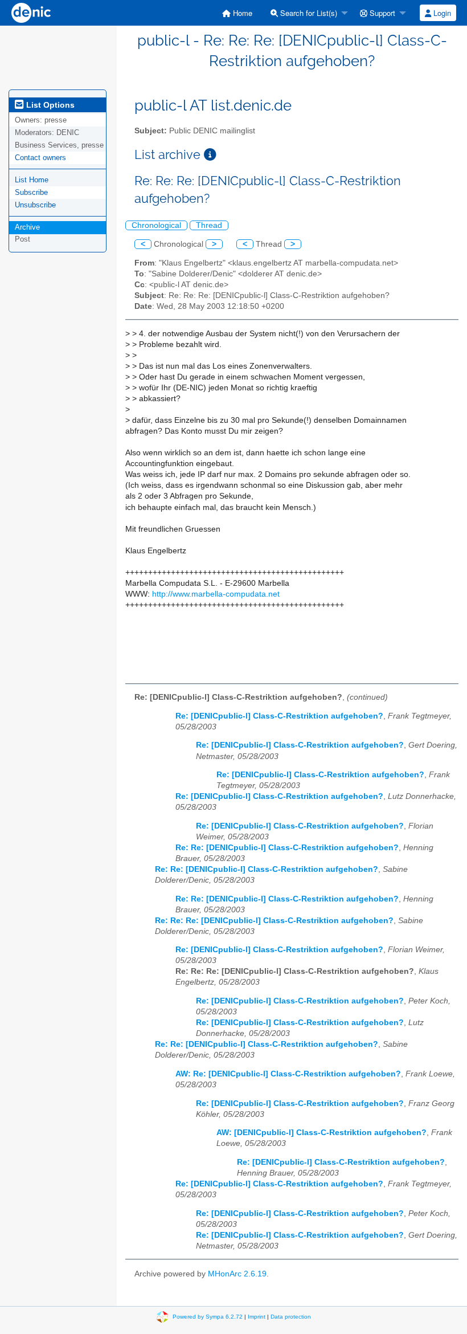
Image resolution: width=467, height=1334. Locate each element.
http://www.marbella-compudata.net (216, 594)
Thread (209, 225)
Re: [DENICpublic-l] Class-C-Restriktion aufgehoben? (279, 716)
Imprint (256, 1316)
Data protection (291, 1316)
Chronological (156, 225)
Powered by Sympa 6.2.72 (208, 1316)
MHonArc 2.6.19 (237, 1274)
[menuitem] (237, 13)
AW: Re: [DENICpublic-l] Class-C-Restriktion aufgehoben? (288, 1074)
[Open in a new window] (210, 155)
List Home (31, 180)
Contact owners (40, 157)
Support (381, 12)
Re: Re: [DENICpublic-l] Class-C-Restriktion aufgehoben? (287, 847)
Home (241, 12)
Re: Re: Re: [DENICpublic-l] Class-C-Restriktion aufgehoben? (274, 920)
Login (441, 12)
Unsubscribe (35, 205)
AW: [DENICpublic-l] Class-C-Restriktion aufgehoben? (321, 1132)
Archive (27, 227)
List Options (49, 104)
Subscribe (31, 192)
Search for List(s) (307, 12)
